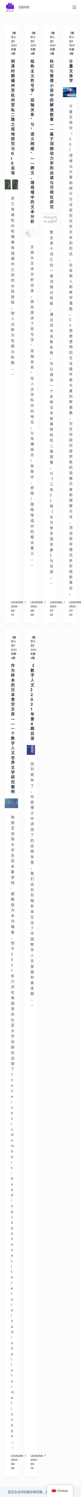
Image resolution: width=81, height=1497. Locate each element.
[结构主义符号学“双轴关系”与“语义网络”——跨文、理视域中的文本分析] (30, 233)
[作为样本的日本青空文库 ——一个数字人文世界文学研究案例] (11, 803)
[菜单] (74, 7)
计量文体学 (71, 71)
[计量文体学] (69, 92)
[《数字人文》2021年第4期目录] (30, 750)
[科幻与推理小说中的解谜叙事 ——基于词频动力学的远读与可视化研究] (50, 218)
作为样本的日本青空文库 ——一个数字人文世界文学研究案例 (13, 728)
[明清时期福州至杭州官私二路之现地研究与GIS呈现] (11, 184)
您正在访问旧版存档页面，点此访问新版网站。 (40, 1492)
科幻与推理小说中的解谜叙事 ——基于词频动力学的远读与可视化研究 (52, 134)
